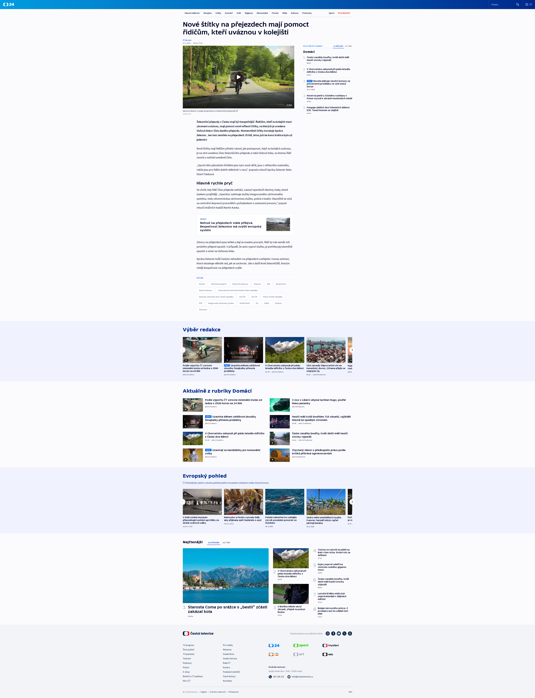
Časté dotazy (229, 676)
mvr (189, 40)
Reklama (227, 649)
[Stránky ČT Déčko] (274, 654)
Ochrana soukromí (217, 692)
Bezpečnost (281, 284)
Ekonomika (262, 13)
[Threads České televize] (350, 633)
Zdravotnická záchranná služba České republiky (238, 290)
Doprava (257, 284)
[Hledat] (517, 4)
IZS (257, 303)
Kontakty (227, 680)
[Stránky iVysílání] (331, 645)
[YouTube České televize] (339, 633)
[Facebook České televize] (333, 633)
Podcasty (307, 13)
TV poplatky (188, 654)
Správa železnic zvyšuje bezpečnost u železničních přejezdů (209, 111)
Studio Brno (228, 654)
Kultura (294, 13)
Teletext (187, 658)
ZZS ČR (254, 297)
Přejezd (278, 303)
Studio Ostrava (230, 658)
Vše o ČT (187, 680)
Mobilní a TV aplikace (193, 676)
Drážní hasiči (245, 303)
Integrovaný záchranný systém (221, 303)
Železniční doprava (240, 284)
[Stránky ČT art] (298, 654)
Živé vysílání (188, 649)
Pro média (228, 645)
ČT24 (185, 40)
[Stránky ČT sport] (300, 645)
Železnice (203, 309)
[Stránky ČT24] (274, 645)
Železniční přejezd (218, 284)
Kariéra (226, 667)
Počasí (275, 13)
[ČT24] (8, 4)
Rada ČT (227, 662)
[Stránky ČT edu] (328, 654)
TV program (188, 645)
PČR (200, 303)
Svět (239, 13)
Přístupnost (233, 692)
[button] (238, 77)
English (204, 692)
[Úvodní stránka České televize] (198, 633)
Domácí (229, 13)
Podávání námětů (231, 671)
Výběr (266, 303)
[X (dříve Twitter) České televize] (344, 633)
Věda (284, 13)
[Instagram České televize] (327, 633)
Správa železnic (205, 290)
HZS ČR (242, 297)
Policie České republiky (273, 297)
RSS (350, 692)
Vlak (268, 284)
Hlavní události (192, 13)
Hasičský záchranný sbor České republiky (216, 297)
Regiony (249, 13)
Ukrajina (207, 13)
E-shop (186, 671)
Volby (218, 13)
